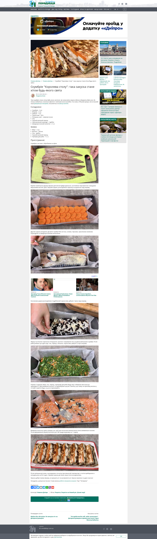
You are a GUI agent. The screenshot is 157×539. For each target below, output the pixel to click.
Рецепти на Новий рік (68, 492)
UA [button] (115, 9)
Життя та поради (44, 9)
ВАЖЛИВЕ (34, 9)
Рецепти (58, 492)
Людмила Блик (40, 96)
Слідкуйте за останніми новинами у (64, 499)
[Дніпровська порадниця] (33, 529)
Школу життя (63, 103)
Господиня (75, 9)
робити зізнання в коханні (67, 481)
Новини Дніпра (36, 81)
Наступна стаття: (83, 517)
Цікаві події (81, 492)
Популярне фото (108, 119)
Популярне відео (108, 91)
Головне (104, 43)
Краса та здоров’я (86, 9)
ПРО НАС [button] (106, 9)
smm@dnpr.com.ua (47, 528)
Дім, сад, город (57, 9)
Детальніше (58, 537)
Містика (66, 9)
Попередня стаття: (44, 516)
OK (121, 536)
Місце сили (98, 9)
